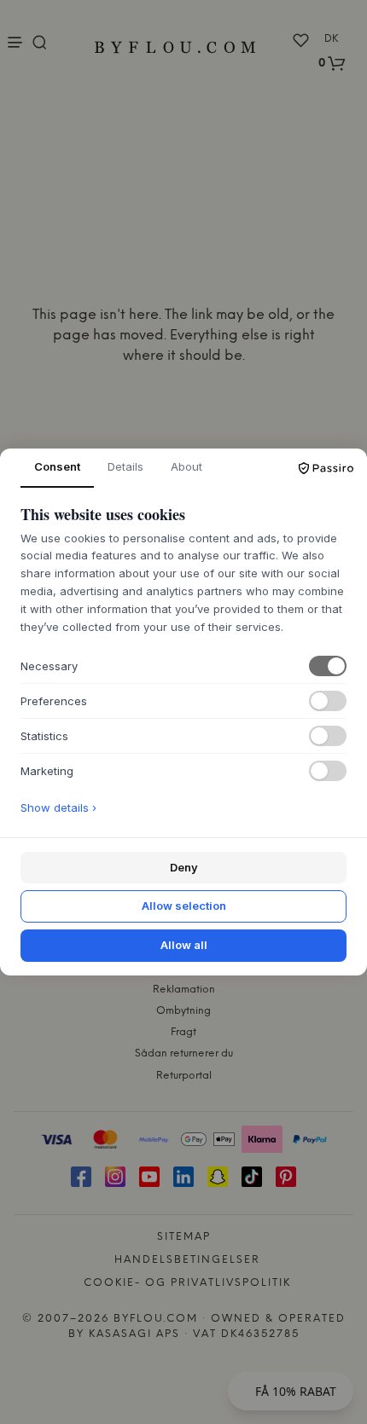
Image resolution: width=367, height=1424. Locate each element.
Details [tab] (125, 466)
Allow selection (184, 905)
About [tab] (186, 466)
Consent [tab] (57, 466)
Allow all (183, 945)
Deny (184, 867)
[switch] (328, 666)
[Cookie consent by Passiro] (326, 468)
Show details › (58, 807)
